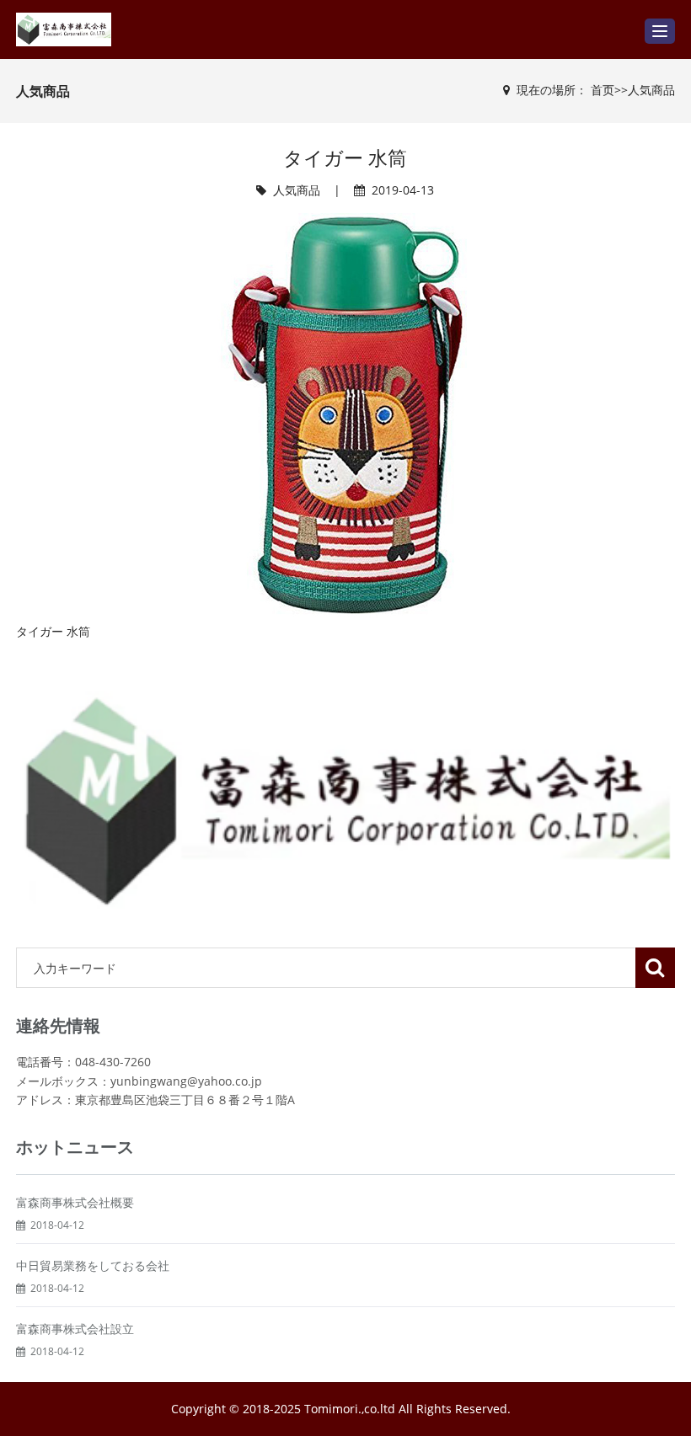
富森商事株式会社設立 (75, 1329)
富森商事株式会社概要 (75, 1202)
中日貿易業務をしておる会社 (92, 1265)
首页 (602, 90)
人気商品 (651, 90)
